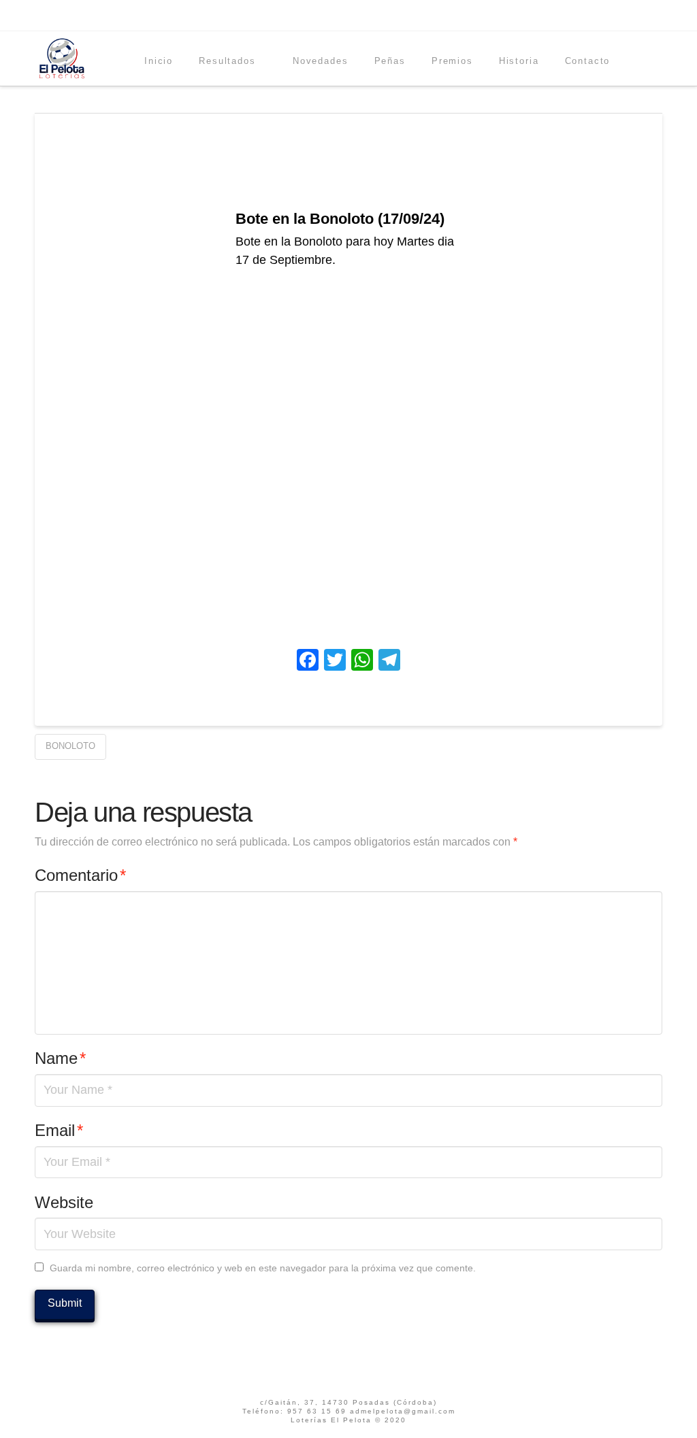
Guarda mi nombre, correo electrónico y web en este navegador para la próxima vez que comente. (263, 1268)
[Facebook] (620, 15)
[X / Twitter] (638, 15)
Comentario (80, 875)
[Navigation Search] (642, 58)
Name (60, 1058)
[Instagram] (655, 15)
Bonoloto (70, 746)
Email (59, 1130)
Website (64, 1202)
